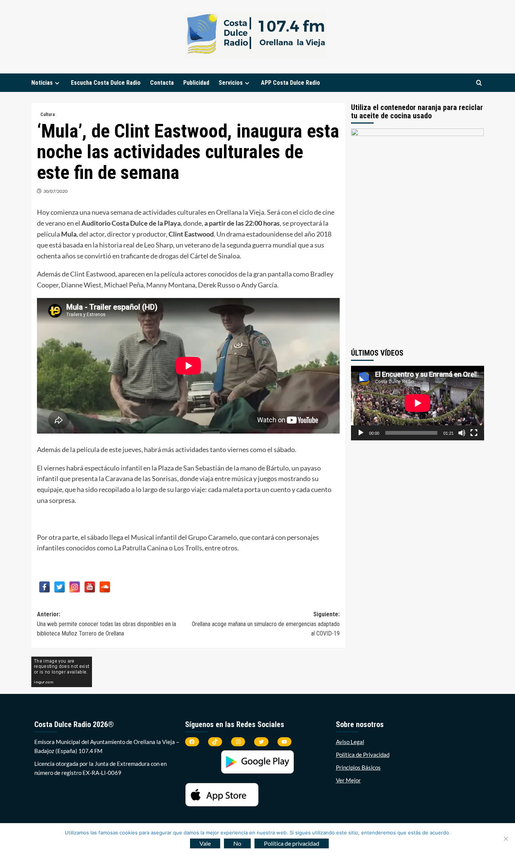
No (237, 843)
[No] (505, 838)
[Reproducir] (361, 433)
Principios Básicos (358, 767)
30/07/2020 (55, 191)
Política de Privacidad (362, 754)
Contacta (162, 82)
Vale (205, 843)
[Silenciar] (462, 433)
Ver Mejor (348, 780)
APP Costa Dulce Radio (290, 82)
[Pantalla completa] (474, 433)
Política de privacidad (291, 843)
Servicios (231, 82)
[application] (417, 403)
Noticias (42, 82)
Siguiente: (265, 624)
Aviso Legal (350, 741)
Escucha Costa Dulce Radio (106, 82)
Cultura (47, 114)
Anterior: (106, 624)
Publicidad (196, 82)
